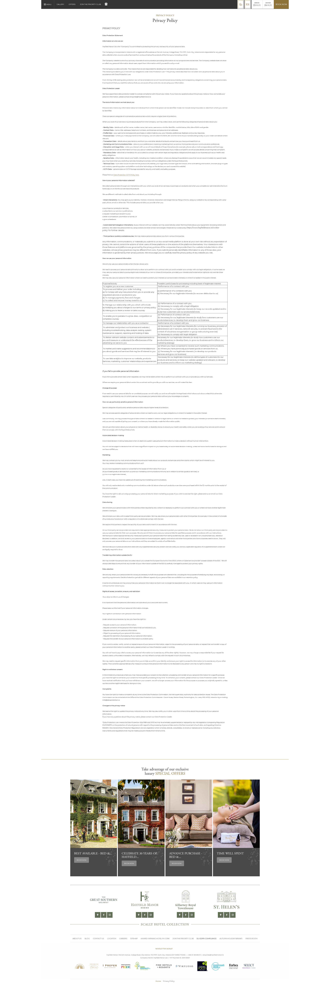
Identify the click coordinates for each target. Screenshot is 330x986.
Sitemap (134, 938)
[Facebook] (103, 915)
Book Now (281, 4)
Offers (72, 4)
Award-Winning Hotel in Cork (155, 938)
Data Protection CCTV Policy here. (126, 175)
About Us (77, 938)
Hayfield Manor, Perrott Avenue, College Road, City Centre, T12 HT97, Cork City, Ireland (139, 955)
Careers (123, 938)
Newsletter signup (164, 949)
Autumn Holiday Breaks (231, 938)
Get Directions (178, 955)
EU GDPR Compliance (206, 938)
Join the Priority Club (90, 4)
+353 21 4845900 (194, 955)
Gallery (60, 4)
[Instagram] (110, 915)
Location (111, 938)
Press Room (251, 938)
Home (158, 981)
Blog (87, 938)
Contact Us (98, 938)
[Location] (97, 915)
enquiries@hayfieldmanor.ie (213, 955)
